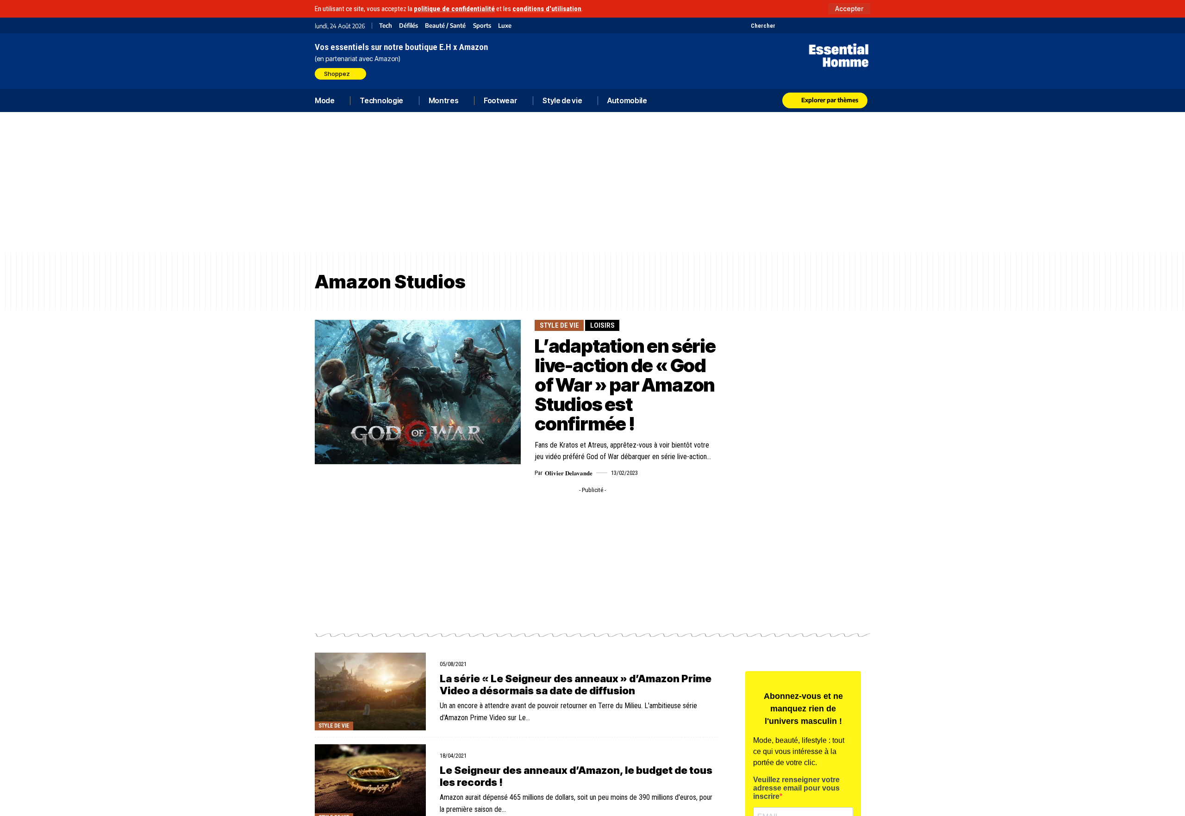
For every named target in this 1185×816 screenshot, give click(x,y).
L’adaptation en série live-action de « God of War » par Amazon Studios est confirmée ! (625, 385)
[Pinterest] (806, 25)
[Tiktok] (818, 25)
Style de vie (559, 325)
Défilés (408, 26)
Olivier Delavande (568, 472)
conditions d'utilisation (546, 9)
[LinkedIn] (830, 25)
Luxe (504, 26)
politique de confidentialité (454, 9)
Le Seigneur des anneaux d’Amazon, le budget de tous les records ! (576, 776)
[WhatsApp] (853, 25)
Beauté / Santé (445, 26)
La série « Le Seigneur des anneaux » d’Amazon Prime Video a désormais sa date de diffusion (575, 685)
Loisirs (602, 325)
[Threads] (864, 25)
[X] (783, 25)
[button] (849, 8)
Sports (482, 26)
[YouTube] (795, 25)
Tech (385, 26)
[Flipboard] (841, 25)
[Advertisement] (592, 182)
